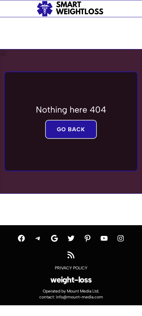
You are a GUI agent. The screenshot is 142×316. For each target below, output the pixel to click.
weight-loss (71, 280)
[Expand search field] (17, 8)
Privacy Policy (71, 268)
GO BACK (71, 129)
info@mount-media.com (79, 297)
